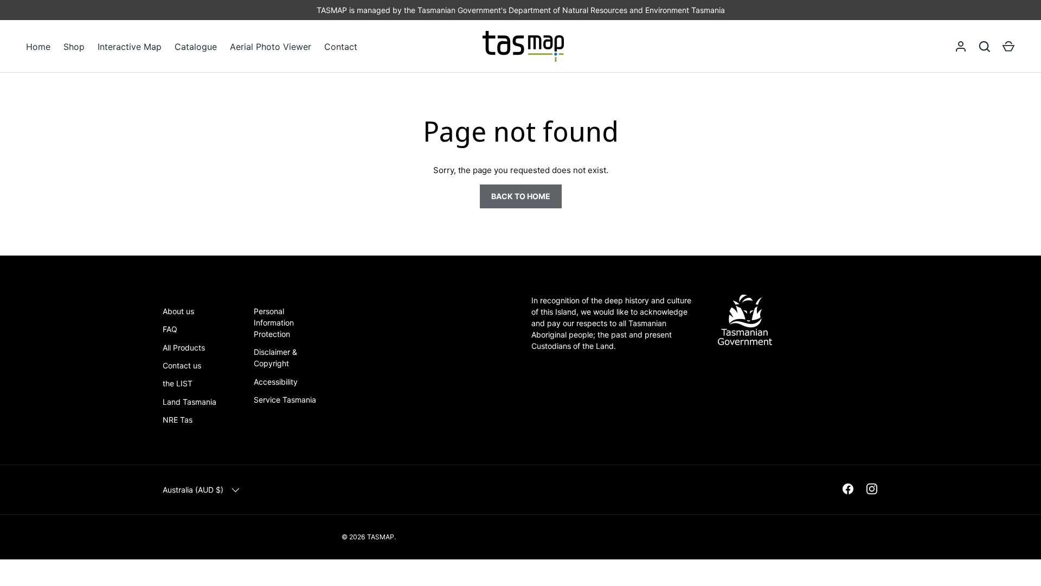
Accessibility (276, 381)
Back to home (520, 196)
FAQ (170, 329)
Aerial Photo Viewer (270, 46)
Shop (74, 46)
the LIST (177, 383)
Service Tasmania (285, 399)
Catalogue (196, 46)
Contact (340, 46)
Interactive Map (130, 46)
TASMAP (380, 537)
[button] (1008, 47)
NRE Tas (177, 419)
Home (38, 46)
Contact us (182, 365)
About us (178, 311)
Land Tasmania (189, 401)
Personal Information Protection (274, 323)
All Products (184, 347)
